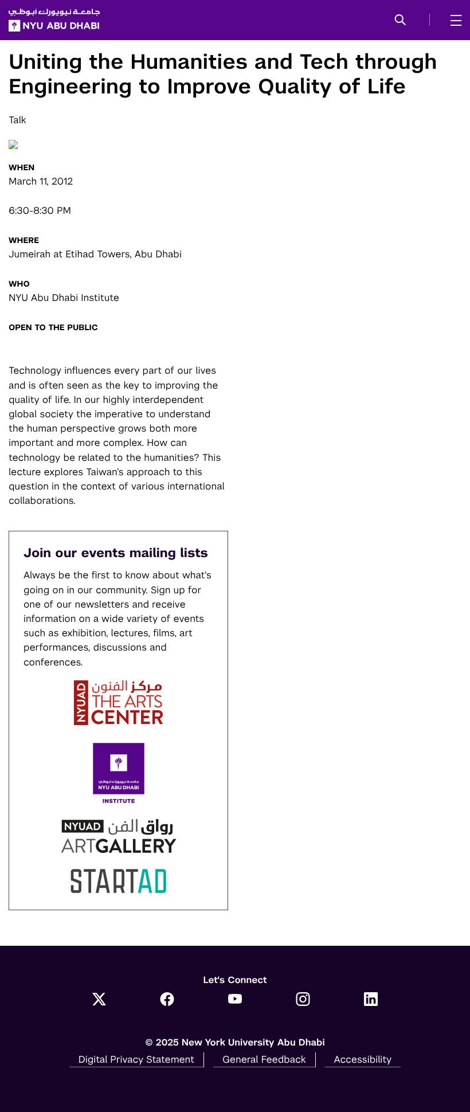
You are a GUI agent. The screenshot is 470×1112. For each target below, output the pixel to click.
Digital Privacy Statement (136, 1059)
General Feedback (264, 1059)
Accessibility (363, 1059)
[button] (400, 20)
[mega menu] (452, 20)
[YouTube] (235, 1000)
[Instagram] (303, 1000)
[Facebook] (167, 1000)
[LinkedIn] (371, 1000)
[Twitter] (99, 1000)
